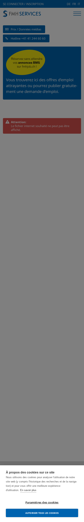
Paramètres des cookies (41, 502)
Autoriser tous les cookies (42, 512)
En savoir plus (28, 490)
